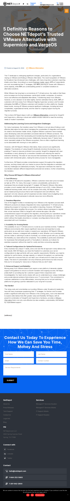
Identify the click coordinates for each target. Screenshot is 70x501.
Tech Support (8, 411)
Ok (28, 495)
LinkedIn (10, 454)
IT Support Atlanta (42, 411)
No (32, 495)
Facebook (10, 449)
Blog (4, 422)
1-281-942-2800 (15, 484)
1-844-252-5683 (16, 477)
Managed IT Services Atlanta (46, 407)
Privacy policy (40, 495)
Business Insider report (41, 82)
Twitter (9, 458)
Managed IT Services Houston (46, 404)
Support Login (33, 3)
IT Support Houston (42, 415)
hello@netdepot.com (17, 471)
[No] (68, 495)
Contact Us (7, 415)
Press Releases (8, 407)
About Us (6, 404)
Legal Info (6, 418)
